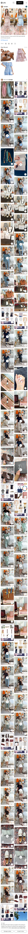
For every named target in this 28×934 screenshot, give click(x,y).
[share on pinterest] (9, 44)
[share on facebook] (6, 44)
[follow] (26, 6)
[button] (26, 2)
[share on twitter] (12, 44)
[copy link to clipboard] (15, 44)
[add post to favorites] (25, 33)
